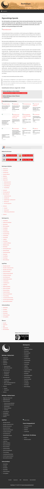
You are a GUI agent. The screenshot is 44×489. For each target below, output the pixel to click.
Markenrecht (6, 201)
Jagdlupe (5, 239)
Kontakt (4, 323)
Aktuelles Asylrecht (6, 266)
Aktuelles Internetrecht (7, 269)
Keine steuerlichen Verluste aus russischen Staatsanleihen (26, 107)
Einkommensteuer (7, 183)
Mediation (5, 176)
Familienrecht (5, 172)
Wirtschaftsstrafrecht (8, 368)
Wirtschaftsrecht (6, 194)
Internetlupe (5, 237)
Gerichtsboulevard (6, 277)
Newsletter (26, 427)
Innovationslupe (6, 233)
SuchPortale (26, 431)
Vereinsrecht (24, 93)
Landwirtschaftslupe (7, 243)
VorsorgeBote (5, 316)
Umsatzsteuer (6, 187)
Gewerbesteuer (7, 406)
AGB (4, 326)
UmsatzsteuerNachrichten (8, 297)
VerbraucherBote (6, 315)
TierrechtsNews (6, 295)
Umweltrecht (6, 375)
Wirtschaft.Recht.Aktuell (7, 301)
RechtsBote (5, 311)
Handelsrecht (17, 93)
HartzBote (5, 309)
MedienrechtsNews (6, 286)
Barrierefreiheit (6, 329)
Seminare (26, 429)
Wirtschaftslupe (6, 259)
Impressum (5, 324)
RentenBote (5, 313)
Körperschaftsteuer (7, 408)
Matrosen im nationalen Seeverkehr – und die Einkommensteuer (36, 108)
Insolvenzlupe (5, 235)
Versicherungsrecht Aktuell (8, 299)
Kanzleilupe (5, 241)
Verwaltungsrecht (6, 192)
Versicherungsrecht (7, 203)
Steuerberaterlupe (6, 252)
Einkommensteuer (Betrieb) (9, 403)
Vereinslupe (5, 258)
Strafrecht (5, 190)
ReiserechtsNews (6, 290)
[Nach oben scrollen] (42, 487)
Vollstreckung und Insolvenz (9, 211)
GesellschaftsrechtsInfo (7, 279)
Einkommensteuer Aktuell (8, 273)
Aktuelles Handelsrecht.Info (8, 267)
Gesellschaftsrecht (7, 196)
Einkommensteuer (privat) (9, 93)
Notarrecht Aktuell (6, 288)
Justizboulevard (6, 282)
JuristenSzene (5, 280)
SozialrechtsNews (6, 292)
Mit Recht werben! (27, 439)
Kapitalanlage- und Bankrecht (9, 199)
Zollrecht (4, 214)
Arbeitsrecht (5, 168)
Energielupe (5, 228)
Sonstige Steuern (6, 415)
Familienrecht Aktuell (7, 275)
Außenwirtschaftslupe (7, 222)
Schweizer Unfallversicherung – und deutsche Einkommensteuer (6, 107)
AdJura (25, 437)
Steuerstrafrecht (7, 366)
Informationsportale (28, 425)
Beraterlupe (5, 224)
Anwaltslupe (5, 220)
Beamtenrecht (6, 372)
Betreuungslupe (6, 226)
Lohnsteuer (6, 409)
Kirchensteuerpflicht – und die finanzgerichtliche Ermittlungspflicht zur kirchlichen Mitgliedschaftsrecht (16, 133)
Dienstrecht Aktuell (6, 271)
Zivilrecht (5, 206)
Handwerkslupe (6, 231)
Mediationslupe (6, 244)
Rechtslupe (26, 4)
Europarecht (5, 170)
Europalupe (5, 229)
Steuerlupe (5, 254)
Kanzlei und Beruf (6, 174)
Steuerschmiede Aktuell (7, 294)
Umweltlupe (5, 256)
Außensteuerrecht (7, 182)
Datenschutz (5, 327)
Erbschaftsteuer (7, 185)
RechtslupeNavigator (7, 248)
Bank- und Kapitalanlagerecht (9, 382)
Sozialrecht (5, 178)
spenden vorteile (6, 97)
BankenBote (5, 307)
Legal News (5, 284)
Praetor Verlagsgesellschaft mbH (27, 485)
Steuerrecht (5, 180)
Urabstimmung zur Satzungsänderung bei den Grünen (16, 120)
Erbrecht (5, 208)
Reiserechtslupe (6, 250)
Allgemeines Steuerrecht (7, 398)
